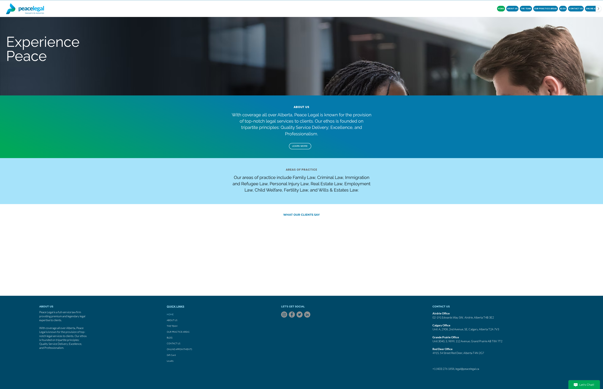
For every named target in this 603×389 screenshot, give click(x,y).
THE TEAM (172, 326)
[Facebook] (292, 314)
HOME (170, 314)
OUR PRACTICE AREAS (178, 331)
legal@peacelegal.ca (467, 368)
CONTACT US (173, 343)
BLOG (169, 337)
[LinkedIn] (307, 314)
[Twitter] (299, 314)
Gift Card (171, 355)
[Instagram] (284, 314)
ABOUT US (172, 320)
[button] (526, 8)
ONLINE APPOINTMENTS (179, 349)
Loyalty (170, 360)
